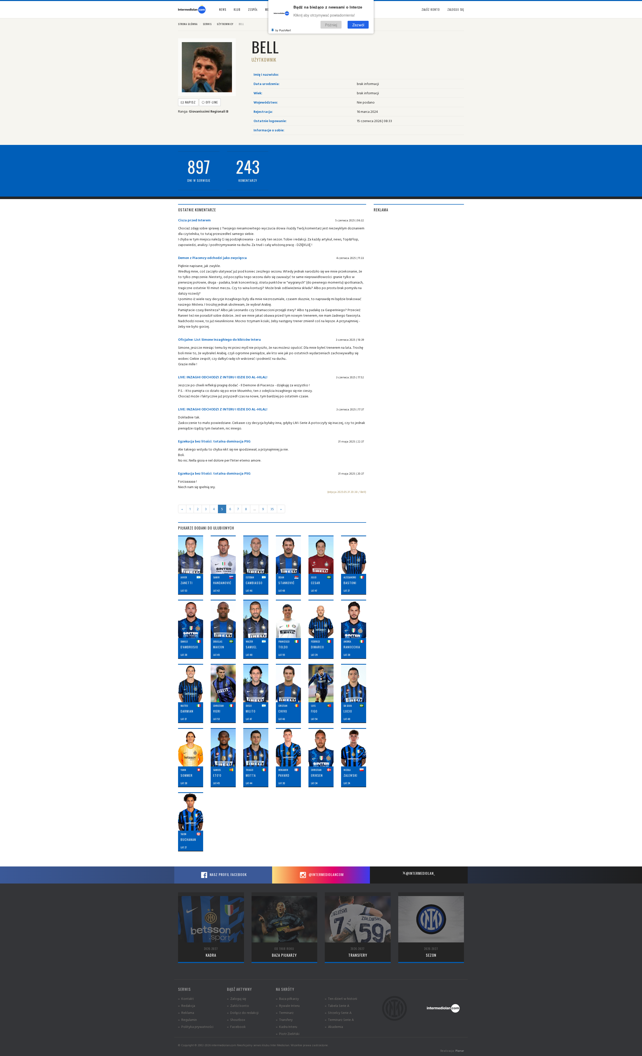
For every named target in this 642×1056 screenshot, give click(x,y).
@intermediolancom (326, 874)
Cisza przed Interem (194, 220)
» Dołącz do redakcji (243, 1012)
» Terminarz (285, 1012)
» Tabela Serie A (337, 1005)
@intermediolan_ (420, 873)
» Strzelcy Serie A (338, 1012)
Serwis (207, 24)
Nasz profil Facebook (228, 874)
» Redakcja (186, 1005)
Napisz (190, 102)
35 (272, 508)
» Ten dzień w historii (341, 998)
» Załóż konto (238, 1005)
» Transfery (284, 1019)
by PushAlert (283, 30)
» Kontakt (186, 998)
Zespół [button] (253, 10)
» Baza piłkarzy (287, 998)
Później (331, 24)
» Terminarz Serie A (339, 1019)
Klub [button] (237, 10)
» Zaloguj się (236, 998)
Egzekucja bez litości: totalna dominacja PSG (214, 441)
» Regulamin (187, 1019)
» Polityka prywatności (195, 1026)
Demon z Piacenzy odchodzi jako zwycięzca (212, 257)
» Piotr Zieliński (287, 1033)
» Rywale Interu (288, 1005)
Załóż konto (431, 10)
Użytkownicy (225, 24)
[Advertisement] (419, 252)
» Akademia (334, 1026)
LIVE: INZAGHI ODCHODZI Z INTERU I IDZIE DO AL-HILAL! (222, 377)
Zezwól (358, 24)
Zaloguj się (455, 10)
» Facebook (236, 1026)
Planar (459, 1050)
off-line (211, 102)
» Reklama (186, 1012)
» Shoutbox (236, 1019)
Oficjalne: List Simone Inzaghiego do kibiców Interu (219, 339)
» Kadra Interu (286, 1026)
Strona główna (188, 24)
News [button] (222, 10)
